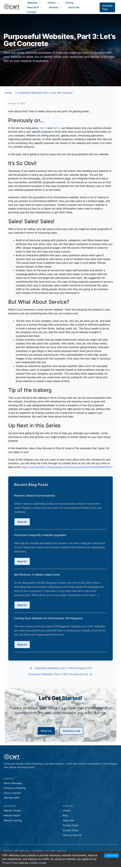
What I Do (46, 730)
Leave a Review (12, 792)
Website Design (12, 810)
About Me (73, 7)
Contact (31, 11)
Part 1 (43, 128)
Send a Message (13, 783)
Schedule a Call (71, 730)
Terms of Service (72, 835)
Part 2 (56, 128)
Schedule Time (107, 7)
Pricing (69, 2)
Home (8, 92)
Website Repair (12, 815)
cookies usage (37, 862)
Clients (67, 810)
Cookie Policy (70, 830)
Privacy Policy (10, 862)
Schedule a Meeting (15, 787)
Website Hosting (13, 820)
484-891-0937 (12, 797)
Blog (65, 815)
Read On (22, 521)
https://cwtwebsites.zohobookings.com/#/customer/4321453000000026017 (67, 467)
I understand (111, 855)
